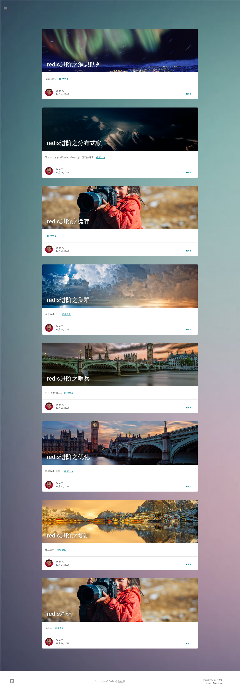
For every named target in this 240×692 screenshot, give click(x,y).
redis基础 (59, 613)
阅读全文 (63, 79)
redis (188, 93)
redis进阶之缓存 (68, 221)
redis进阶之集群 (68, 299)
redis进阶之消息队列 (74, 64)
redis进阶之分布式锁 (74, 142)
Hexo (219, 679)
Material (217, 683)
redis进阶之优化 (68, 456)
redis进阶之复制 (68, 535)
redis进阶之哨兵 (68, 378)
